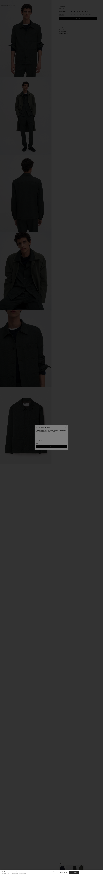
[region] (51, 872)
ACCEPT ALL (74, 872)
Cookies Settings (63, 872)
